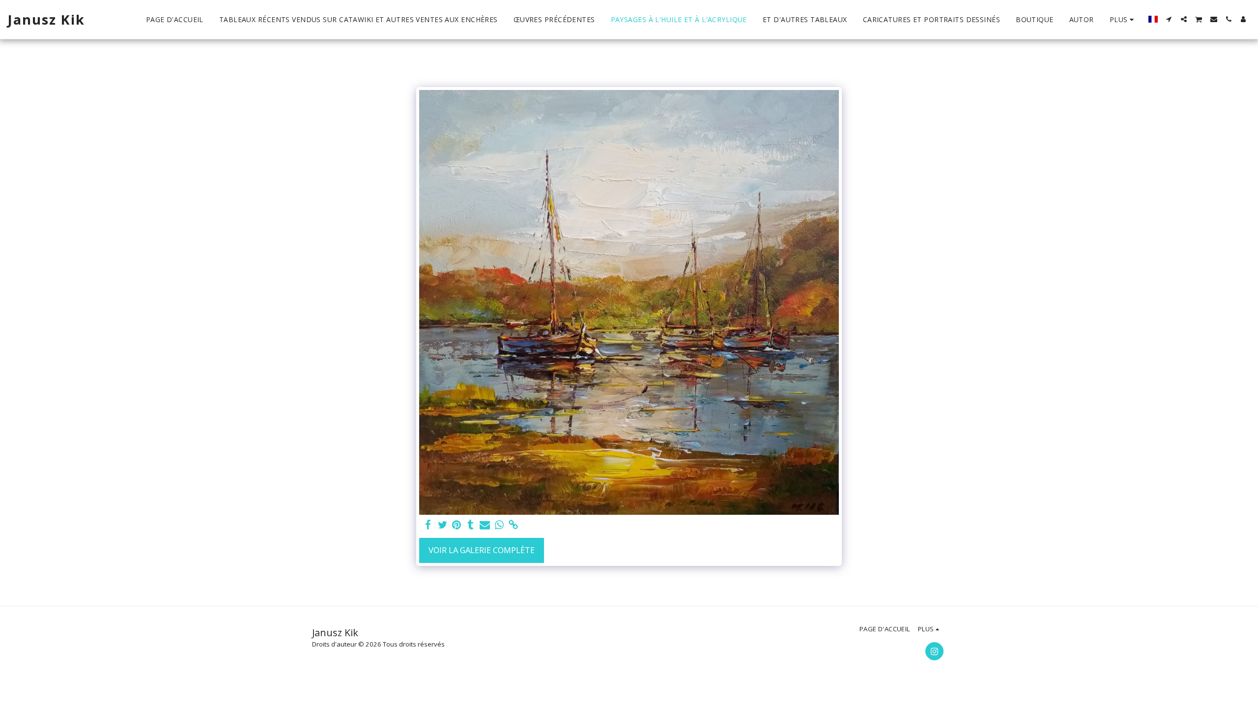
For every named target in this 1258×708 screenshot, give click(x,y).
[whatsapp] (499, 525)
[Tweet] (442, 525)
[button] (1169, 19)
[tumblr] (471, 525)
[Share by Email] (485, 525)
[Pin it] (457, 525)
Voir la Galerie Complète (482, 550)
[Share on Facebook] (428, 525)
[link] (513, 525)
